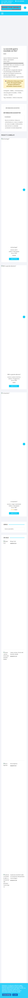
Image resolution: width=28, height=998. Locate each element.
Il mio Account (7, 3)
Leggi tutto (14, 259)
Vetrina (5, 95)
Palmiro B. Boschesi (17, 97)
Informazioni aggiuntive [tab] (12, 108)
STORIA (19, 92)
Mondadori (9, 97)
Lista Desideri (20, 1)
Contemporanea (19, 90)
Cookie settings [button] (6, 994)
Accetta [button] (15, 994)
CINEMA (12, 90)
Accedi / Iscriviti (8, 1)
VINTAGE (10, 95)
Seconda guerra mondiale (10, 92)
